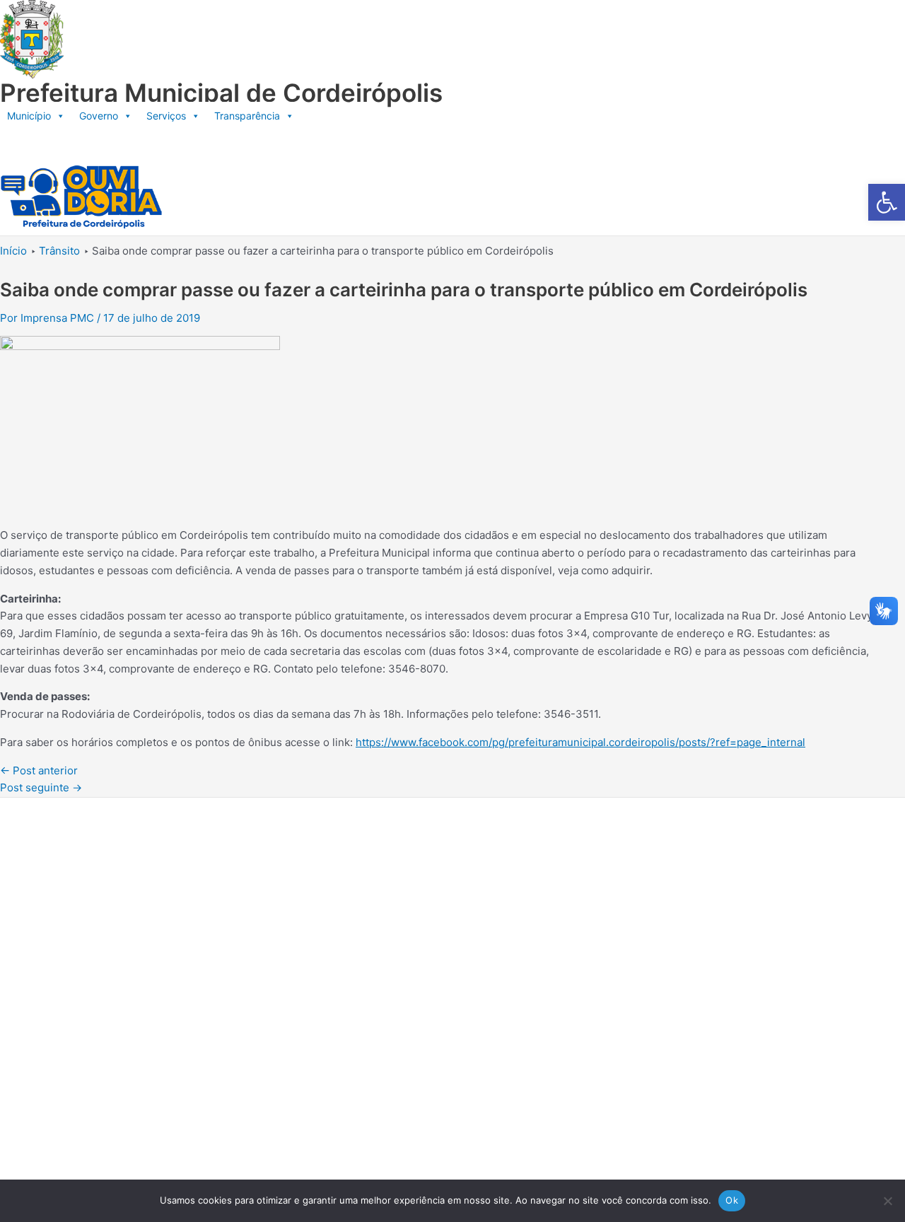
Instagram (82, 1009)
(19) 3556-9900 (96, 941)
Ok (731, 1200)
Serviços (166, 116)
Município (29, 116)
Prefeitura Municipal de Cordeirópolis (221, 92)
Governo (98, 116)
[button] (886, 202)
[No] (887, 1201)
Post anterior (39, 770)
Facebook (81, 975)
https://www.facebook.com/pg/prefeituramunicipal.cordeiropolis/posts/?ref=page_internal (580, 742)
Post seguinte (41, 787)
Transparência (247, 116)
